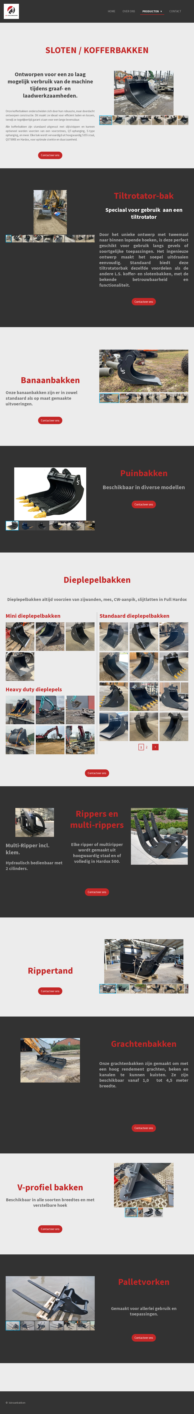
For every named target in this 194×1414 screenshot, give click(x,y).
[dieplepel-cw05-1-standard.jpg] (20, 637)
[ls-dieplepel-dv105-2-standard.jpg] (144, 727)
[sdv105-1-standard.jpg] (144, 667)
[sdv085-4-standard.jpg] (174, 697)
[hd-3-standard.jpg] (80, 710)
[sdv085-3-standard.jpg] (114, 727)
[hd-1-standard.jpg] (20, 710)
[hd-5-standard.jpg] (80, 740)
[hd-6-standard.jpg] (50, 740)
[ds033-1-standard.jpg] (80, 637)
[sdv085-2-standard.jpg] (114, 667)
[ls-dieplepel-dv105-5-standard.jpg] (144, 637)
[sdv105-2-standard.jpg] (174, 637)
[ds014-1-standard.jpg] (20, 667)
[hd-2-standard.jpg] (20, 740)
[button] (185, 74)
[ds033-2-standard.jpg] (50, 637)
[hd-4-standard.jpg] (50, 710)
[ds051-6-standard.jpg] (144, 697)
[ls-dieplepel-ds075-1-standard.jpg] (174, 667)
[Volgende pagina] (155, 747)
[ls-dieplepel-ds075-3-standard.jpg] (114, 697)
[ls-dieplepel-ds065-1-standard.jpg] (174, 727)
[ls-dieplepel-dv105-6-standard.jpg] (114, 637)
